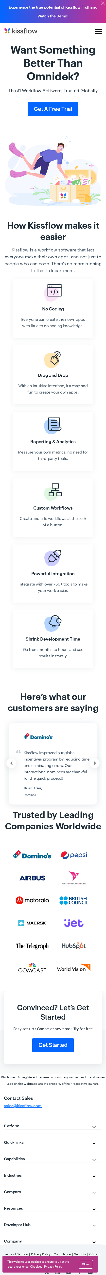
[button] (95, 763)
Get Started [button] (52, 1045)
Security (80, 1254)
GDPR (93, 1254)
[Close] (103, 3)
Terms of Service (16, 1254)
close (86, 1264)
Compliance (62, 1254)
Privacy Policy (40, 1254)
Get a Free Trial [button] (53, 109)
